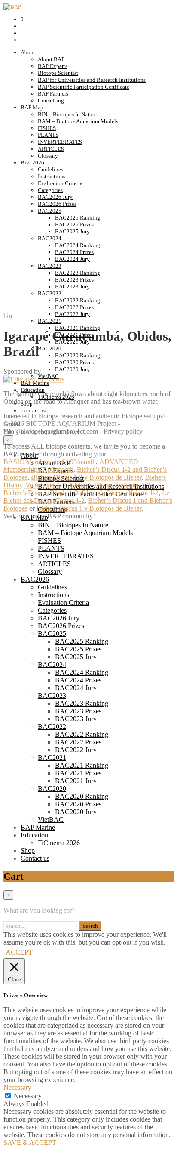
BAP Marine (38, 827)
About (28, 52)
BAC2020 (52, 788)
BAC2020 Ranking (81, 796)
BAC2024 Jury (72, 259)
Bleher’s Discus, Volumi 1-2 (120, 493)
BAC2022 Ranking (77, 300)
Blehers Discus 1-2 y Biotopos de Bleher (86, 477)
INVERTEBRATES (60, 142)
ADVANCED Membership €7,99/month (70, 466)
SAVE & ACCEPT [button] (29, 1142)
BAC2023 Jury (72, 286)
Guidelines (50, 169)
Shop (28, 850)
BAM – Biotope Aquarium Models (78, 121)
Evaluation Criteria (60, 183)
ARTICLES (51, 149)
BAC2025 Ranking (77, 217)
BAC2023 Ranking (77, 273)
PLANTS (48, 135)
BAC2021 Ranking (81, 765)
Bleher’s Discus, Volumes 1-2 (110, 485)
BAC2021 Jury (76, 780)
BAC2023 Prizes (74, 279)
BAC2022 (49, 293)
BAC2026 (32, 162)
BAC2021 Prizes (78, 773)
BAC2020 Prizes (78, 804)
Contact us (35, 858)
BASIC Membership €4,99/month (49, 462)
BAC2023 (49, 266)
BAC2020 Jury (76, 811)
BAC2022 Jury (76, 749)
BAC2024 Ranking (77, 245)
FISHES (47, 128)
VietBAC (51, 819)
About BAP (51, 59)
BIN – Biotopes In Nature (67, 114)
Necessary (28, 1096)
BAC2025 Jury (72, 231)
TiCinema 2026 (59, 842)
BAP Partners (53, 93)
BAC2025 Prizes (74, 224)
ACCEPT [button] (19, 952)
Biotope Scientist (58, 73)
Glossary (48, 155)
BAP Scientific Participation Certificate (83, 87)
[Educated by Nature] (33, 379)
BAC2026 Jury (55, 197)
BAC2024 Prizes (74, 252)
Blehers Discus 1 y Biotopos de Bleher (89, 508)
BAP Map (32, 107)
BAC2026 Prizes (57, 204)
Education (34, 835)
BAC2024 (49, 238)
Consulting (51, 100)
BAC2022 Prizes (74, 307)
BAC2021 (52, 757)
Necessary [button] (17, 1087)
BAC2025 (49, 211)
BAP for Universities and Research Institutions (92, 80)
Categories (50, 190)
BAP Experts (52, 66)
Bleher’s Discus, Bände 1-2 (40, 493)
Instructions (51, 176)
